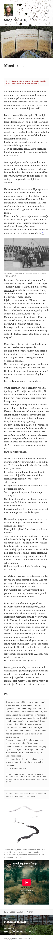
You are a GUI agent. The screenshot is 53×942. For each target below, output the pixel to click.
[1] (7, 774)
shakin (21, 912)
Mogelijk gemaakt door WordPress (18, 938)
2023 (31, 912)
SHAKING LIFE (15, 20)
